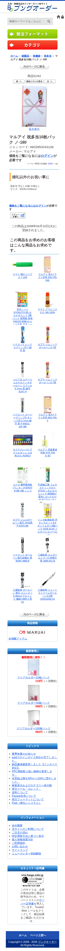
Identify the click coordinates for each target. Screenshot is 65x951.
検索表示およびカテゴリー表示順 (32, 785)
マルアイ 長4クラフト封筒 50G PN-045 (47, 277)
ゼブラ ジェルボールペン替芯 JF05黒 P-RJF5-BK (22, 522)
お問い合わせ (20, 846)
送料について (20, 792)
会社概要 (17, 825)
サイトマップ (20, 850)
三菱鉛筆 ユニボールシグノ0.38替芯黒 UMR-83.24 (47, 557)
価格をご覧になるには (22, 205)
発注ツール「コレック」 (26, 788)
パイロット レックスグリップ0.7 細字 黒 (22, 347)
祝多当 (48, 55)
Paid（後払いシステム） (26, 803)
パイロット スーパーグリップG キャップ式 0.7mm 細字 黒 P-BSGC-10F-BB (22, 420)
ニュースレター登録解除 (26, 853)
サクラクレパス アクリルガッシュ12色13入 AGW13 (22, 452)
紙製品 (25, 55)
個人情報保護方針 (22, 839)
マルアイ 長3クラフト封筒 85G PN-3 (47, 417)
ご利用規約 (18, 843)
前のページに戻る (34, 66)
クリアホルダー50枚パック (33, 702)
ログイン (62, 17)
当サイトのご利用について (28, 829)
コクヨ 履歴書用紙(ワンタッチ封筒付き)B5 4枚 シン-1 (22, 487)
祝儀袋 (36, 55)
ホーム (58, 17)
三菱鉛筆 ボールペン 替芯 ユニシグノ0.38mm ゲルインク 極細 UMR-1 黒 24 (22, 596)
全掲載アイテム (17, 638)
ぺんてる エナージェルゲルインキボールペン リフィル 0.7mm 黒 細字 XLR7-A (22, 385)
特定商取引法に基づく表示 (28, 836)
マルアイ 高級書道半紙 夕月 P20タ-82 (47, 452)
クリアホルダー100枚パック (33, 728)
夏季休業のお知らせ (24, 753)
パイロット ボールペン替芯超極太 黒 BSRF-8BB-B (22, 557)
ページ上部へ (38, 935)
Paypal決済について (24, 796)
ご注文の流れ (20, 832)
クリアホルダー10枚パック (33, 677)
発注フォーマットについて (28, 799)
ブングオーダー (47, 941)
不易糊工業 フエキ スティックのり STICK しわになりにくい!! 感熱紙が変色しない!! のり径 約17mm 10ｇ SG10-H (47, 493)
